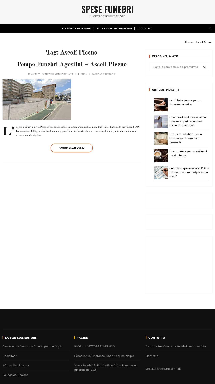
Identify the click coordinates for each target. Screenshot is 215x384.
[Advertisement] (179, 265)
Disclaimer (10, 356)
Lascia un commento (103, 74)
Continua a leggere (71, 147)
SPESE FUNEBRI (107, 9)
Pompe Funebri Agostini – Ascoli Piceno (72, 65)
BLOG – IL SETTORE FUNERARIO (114, 28)
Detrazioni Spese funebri (76, 28)
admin (84, 74)
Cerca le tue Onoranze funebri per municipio (32, 346)
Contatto (144, 28)
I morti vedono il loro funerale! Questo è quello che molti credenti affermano (187, 121)
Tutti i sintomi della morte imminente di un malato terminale (185, 138)
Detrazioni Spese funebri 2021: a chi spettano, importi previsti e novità (189, 172)
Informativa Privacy (16, 365)
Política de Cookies (15, 375)
